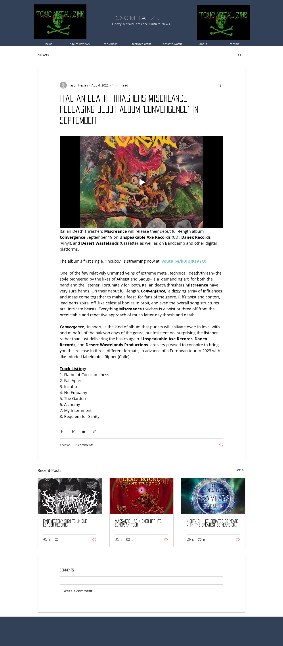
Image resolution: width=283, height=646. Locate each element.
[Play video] (141, 182)
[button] (240, 55)
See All (240, 470)
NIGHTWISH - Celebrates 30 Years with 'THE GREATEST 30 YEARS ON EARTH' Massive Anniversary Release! (213, 523)
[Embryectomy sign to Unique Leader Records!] (70, 496)
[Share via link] (94, 431)
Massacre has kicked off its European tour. (138, 523)
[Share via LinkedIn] (83, 431)
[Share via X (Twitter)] (73, 431)
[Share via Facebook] (62, 431)
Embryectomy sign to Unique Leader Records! (65, 523)
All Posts (43, 55)
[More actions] (220, 85)
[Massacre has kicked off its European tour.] (142, 496)
